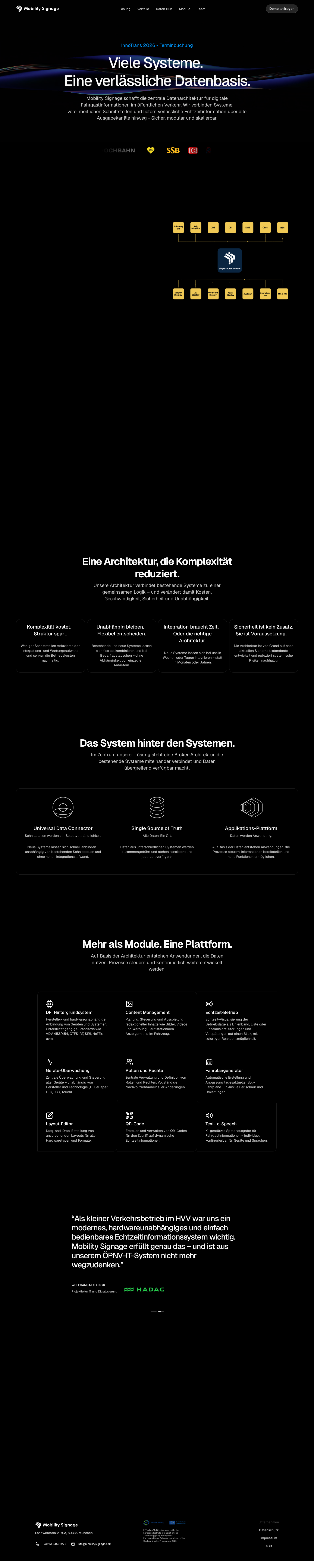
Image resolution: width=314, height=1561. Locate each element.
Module (184, 9)
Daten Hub (164, 9)
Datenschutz (269, 1530)
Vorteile (143, 9)
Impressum (268, 1538)
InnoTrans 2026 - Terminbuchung (157, 45)
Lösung (125, 9)
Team (201, 9)
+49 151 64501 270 (54, 1544)
